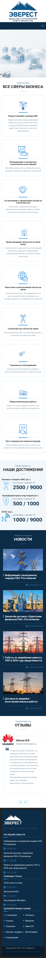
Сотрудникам (12, 937)
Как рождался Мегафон (15, 900)
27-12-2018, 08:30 (36, 626)
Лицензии (10, 926)
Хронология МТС (11, 891)
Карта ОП (29, 926)
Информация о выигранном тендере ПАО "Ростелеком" (21, 577)
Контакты (29, 915)
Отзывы (9, 921)
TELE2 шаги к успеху (13, 883)
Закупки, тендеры (14, 932)
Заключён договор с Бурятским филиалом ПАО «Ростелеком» (23, 618)
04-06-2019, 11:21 (36, 585)
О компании (11, 915)
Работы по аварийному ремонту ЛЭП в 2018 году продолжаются (23, 659)
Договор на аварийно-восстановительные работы (21, 700)
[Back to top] (38, 950)
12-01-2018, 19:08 (36, 667)
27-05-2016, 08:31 (36, 708)
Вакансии (29, 921)
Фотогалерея (31, 932)
